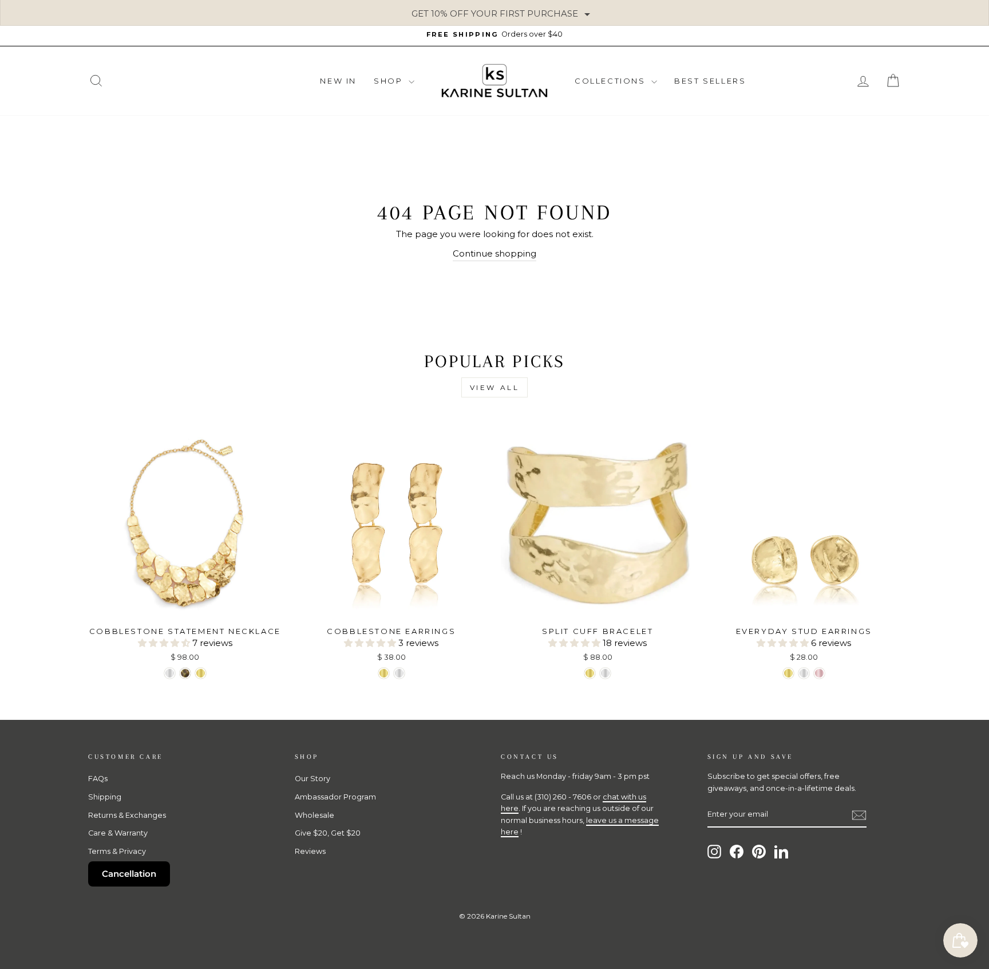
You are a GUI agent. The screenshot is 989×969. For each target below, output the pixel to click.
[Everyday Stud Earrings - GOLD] (788, 673)
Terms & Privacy (117, 851)
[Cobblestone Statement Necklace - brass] (185, 673)
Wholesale (314, 815)
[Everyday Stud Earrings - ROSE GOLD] (819, 673)
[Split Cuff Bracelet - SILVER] (605, 673)
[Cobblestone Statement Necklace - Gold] (200, 673)
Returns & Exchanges (127, 815)
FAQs (98, 778)
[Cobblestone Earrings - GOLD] (383, 673)
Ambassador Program (335, 797)
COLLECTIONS (611, 80)
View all (495, 387)
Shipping (104, 797)
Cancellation (129, 873)
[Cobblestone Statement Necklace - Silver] (169, 673)
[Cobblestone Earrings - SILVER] (399, 673)
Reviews (310, 851)
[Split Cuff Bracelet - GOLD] (589, 673)
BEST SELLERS (710, 80)
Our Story (312, 778)
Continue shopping (494, 253)
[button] (165, 642)
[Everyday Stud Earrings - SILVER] (803, 673)
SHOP (390, 80)
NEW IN (338, 80)
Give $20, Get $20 (328, 833)
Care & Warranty (118, 833)
